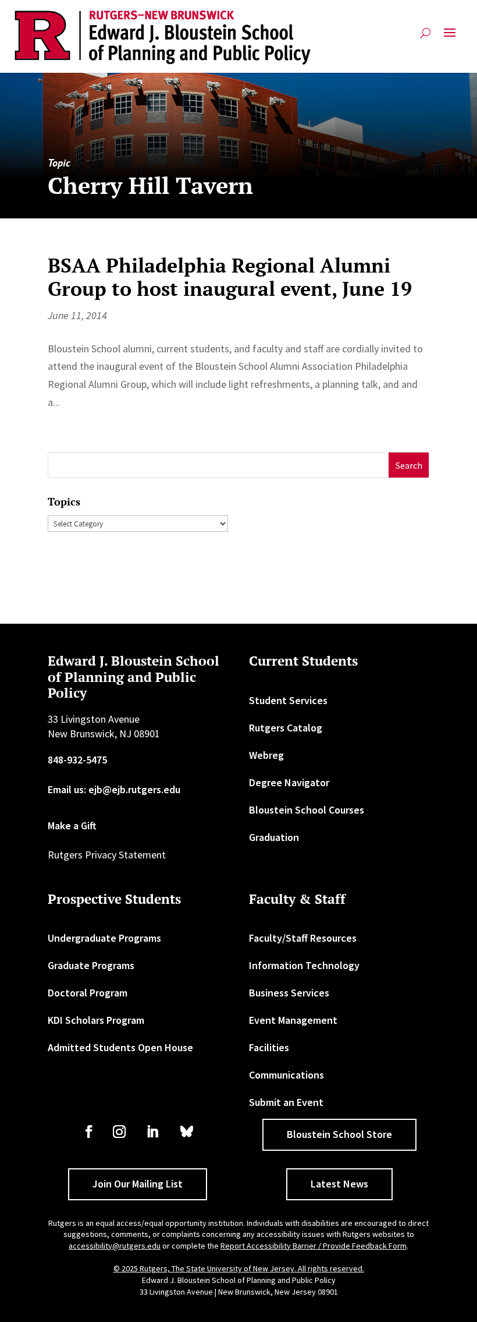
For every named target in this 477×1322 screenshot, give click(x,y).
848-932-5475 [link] (77, 759)
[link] (163, 37)
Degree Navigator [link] (289, 782)
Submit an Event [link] (286, 1102)
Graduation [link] (274, 837)
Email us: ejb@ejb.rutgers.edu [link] (114, 789)
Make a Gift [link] (72, 825)
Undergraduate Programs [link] (104, 938)
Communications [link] (286, 1074)
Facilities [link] (269, 1047)
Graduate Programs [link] (91, 965)
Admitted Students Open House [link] (120, 1047)
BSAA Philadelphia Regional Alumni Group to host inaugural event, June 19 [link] (230, 277)
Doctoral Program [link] (87, 992)
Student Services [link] (288, 700)
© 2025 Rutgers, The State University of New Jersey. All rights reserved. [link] (238, 1268)
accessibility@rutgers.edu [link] (115, 1245)
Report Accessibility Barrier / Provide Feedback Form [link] (313, 1245)
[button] (449, 37)
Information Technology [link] (304, 965)
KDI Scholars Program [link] (96, 1020)
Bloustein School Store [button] (339, 1134)
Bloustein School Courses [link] (306, 809)
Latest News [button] (339, 1183)
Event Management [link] (293, 1020)
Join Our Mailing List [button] (137, 1183)
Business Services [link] (289, 992)
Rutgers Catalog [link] (285, 727)
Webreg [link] (266, 755)
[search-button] (425, 37)
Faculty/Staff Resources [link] (303, 938)
